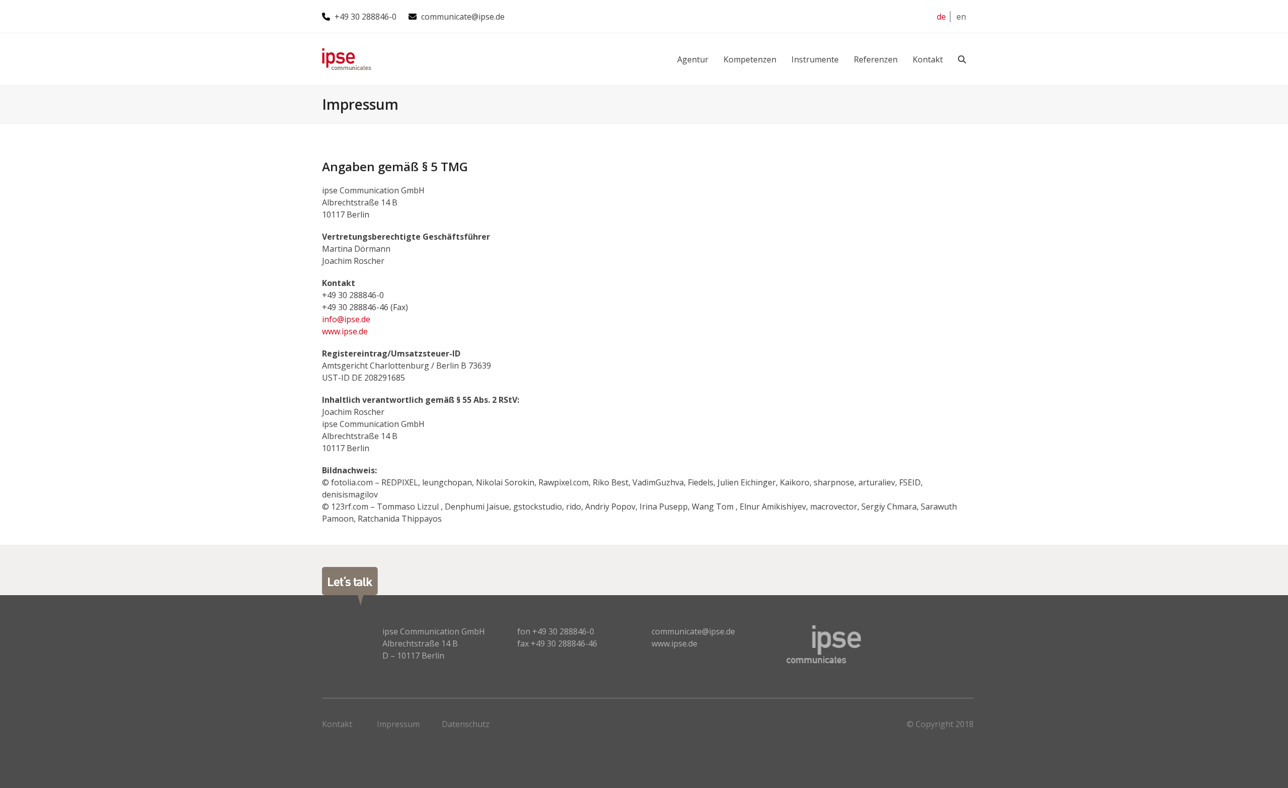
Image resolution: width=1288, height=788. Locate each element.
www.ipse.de (345, 331)
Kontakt (337, 724)
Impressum (398, 724)
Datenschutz (466, 724)
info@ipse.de (346, 319)
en (961, 16)
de (941, 16)
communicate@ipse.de (463, 16)
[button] (962, 59)
